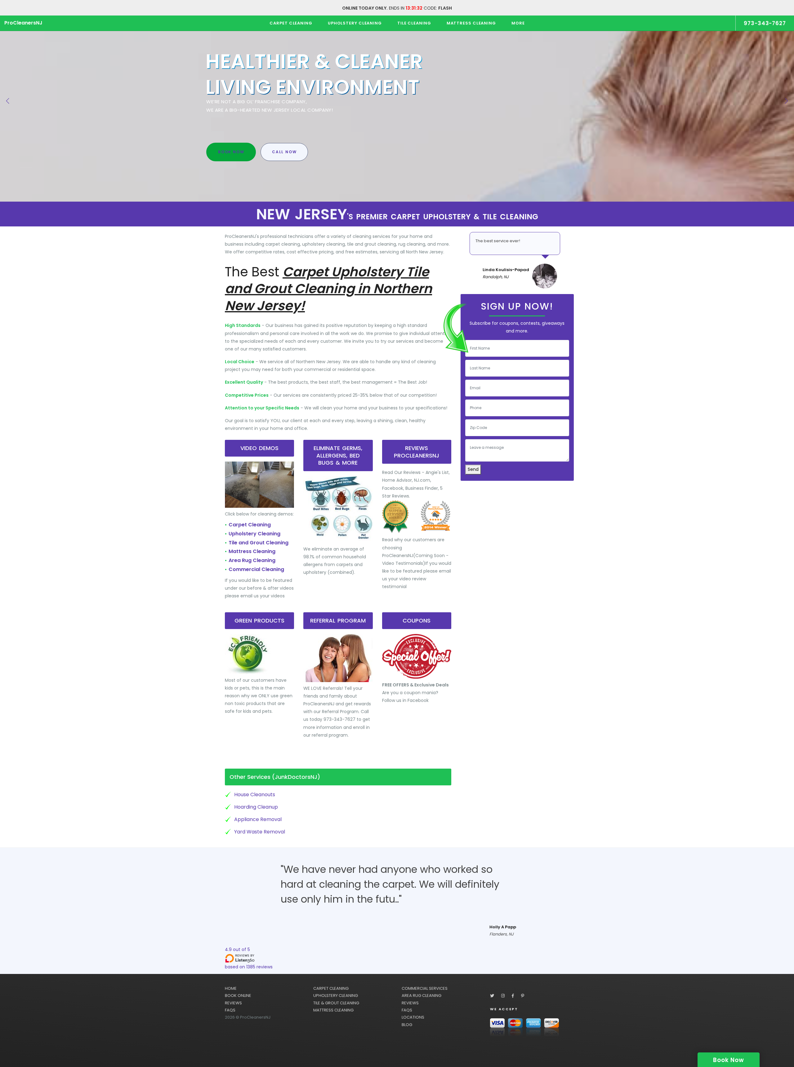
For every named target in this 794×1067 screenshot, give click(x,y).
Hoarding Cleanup (256, 806)
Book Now (231, 151)
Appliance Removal (258, 819)
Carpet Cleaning (250, 524)
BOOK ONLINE (238, 995)
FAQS (230, 1010)
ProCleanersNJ (23, 22)
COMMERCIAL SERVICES (425, 988)
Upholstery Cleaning (254, 533)
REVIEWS (233, 1003)
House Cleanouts (254, 794)
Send (473, 469)
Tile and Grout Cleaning (258, 542)
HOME (231, 988)
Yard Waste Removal (259, 831)
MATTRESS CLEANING (333, 1010)
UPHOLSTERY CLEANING (335, 995)
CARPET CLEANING (331, 988)
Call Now (284, 151)
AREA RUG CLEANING (421, 995)
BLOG (407, 1025)
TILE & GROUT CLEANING (336, 1003)
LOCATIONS (413, 1017)
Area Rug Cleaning (252, 560)
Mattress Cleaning (252, 551)
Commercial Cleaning (256, 569)
